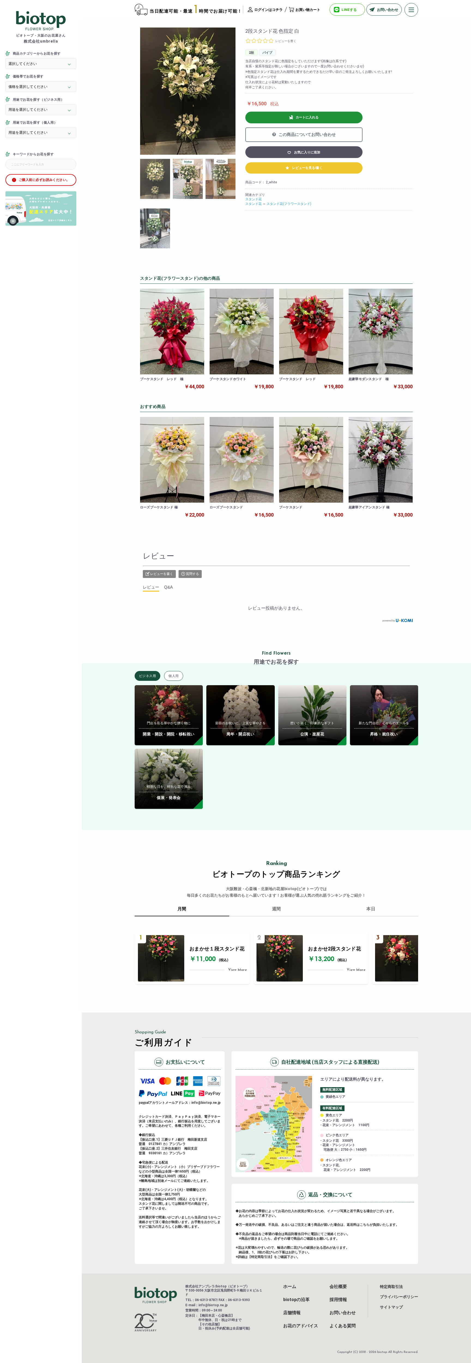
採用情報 (338, 1300)
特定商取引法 (391, 1286)
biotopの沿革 (296, 1300)
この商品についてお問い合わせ (306, 134)
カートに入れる (307, 117)
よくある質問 (343, 1326)
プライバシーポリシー (399, 1297)
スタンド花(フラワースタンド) (289, 204)
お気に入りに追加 (307, 152)
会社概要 (338, 1286)
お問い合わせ (343, 1313)
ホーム (289, 1286)
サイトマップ (391, 1307)
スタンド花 (253, 199)
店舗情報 (292, 1313)
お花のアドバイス (300, 1326)
